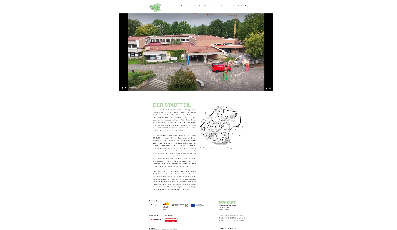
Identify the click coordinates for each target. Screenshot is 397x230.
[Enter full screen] (270, 87)
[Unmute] (125, 87)
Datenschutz (232, 228)
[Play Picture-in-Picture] (266, 87)
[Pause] (122, 87)
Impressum (223, 228)
